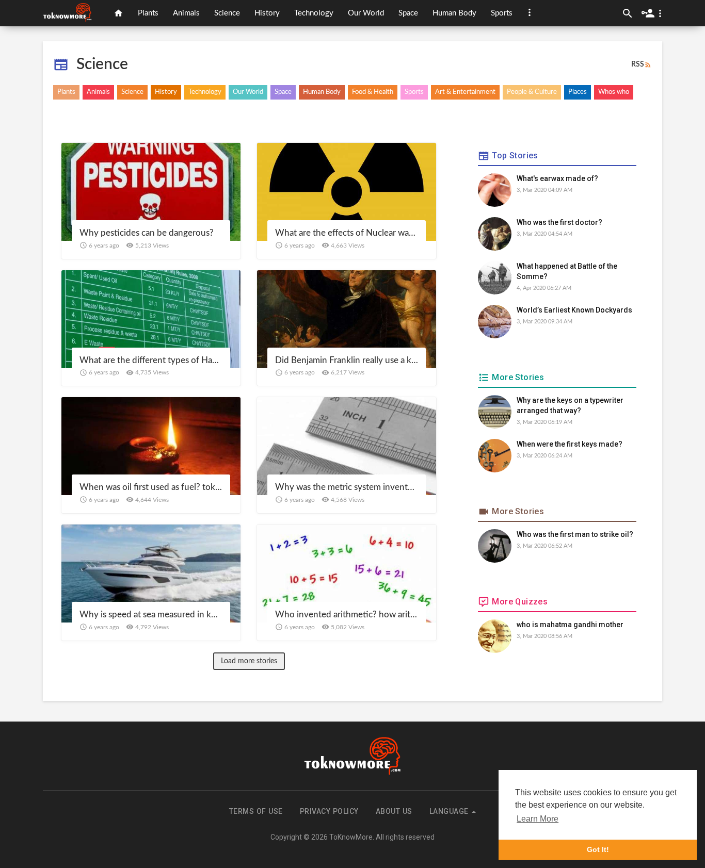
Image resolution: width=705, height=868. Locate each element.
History (267, 13)
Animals (186, 13)
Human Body (454, 13)
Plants (148, 13)
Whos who (613, 92)
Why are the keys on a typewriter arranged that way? (570, 405)
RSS (637, 64)
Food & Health (372, 92)
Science (227, 13)
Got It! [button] (598, 849)
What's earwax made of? (557, 178)
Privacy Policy (329, 811)
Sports (501, 13)
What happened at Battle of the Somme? (567, 271)
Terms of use (256, 811)
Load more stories (249, 661)
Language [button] (450, 811)
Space (408, 13)
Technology (313, 13)
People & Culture (532, 92)
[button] (529, 12)
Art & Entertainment (465, 92)
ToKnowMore (351, 837)
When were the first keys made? (569, 444)
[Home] (118, 13)
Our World (366, 13)
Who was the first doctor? (559, 222)
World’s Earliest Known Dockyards (574, 310)
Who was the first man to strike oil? (575, 534)
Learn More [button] (537, 818)
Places (577, 92)
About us (394, 811)
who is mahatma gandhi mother (570, 624)
